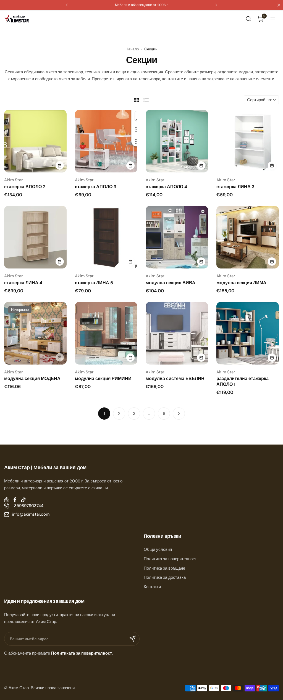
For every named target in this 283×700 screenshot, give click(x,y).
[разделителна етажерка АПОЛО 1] (247, 333)
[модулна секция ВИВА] (177, 237)
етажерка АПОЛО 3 (95, 187)
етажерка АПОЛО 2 (24, 187)
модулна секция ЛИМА (241, 283)
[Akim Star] (16, 19)
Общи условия (158, 549)
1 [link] (104, 413)
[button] (67, 5)
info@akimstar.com (30, 514)
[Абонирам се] (133, 639)
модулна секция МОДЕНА (32, 378)
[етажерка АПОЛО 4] (177, 141)
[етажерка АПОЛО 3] (106, 141)
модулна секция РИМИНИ (103, 378)
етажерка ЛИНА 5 (94, 283)
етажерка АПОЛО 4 (166, 187)
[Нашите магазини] (6, 499)
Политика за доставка (165, 577)
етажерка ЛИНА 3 (235, 187)
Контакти (152, 587)
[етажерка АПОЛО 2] (35, 141)
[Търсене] (248, 19)
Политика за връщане (164, 568)
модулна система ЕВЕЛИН (175, 378)
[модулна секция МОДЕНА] (35, 333)
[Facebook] (14, 499)
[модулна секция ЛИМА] (247, 237)
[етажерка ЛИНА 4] (35, 237)
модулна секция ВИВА (170, 283)
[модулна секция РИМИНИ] (106, 333)
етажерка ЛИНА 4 (23, 283)
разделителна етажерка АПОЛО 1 (242, 381)
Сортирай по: (259, 100)
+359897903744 (27, 505)
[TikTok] (23, 499)
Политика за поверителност (170, 559)
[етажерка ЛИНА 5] (106, 237)
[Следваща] (179, 413)
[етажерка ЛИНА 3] (247, 141)
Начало (132, 49)
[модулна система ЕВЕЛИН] (177, 333)
